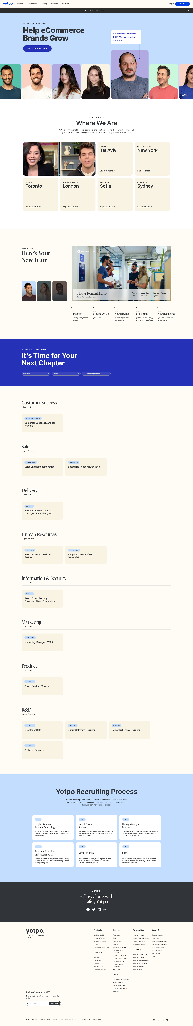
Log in (171, 4)
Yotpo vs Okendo (138, 957)
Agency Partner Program (141, 938)
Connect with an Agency (160, 941)
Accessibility (97, 1019)
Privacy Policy (45, 1019)
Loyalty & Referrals (100, 938)
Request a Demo (99, 966)
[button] (115, 159)
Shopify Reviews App (120, 955)
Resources (116, 935)
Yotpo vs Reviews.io (139, 966)
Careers (96, 963)
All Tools (116, 991)
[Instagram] (105, 909)
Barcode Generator (119, 982)
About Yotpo (98, 957)
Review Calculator (121, 988)
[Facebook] (88, 909)
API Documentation (158, 947)
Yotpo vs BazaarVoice (140, 963)
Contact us (97, 960)
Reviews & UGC (99, 935)
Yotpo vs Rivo (137, 969)
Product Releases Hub (101, 947)
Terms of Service (31, 1019)
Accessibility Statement (159, 944)
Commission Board (139, 944)
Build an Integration (139, 941)
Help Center (156, 938)
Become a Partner (139, 935)
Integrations (117, 941)
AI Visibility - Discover (101, 941)
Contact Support (157, 935)
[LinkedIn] (99, 909)
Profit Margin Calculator (121, 979)
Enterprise (54, 4)
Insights (117, 944)
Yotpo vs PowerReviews (141, 960)
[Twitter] (93, 909)
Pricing (44, 4)
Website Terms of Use (68, 1019)
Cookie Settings (84, 1019)
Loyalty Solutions (118, 961)
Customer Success (100, 969)
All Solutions (117, 969)
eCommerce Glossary (120, 947)
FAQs (153, 956)
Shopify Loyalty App (120, 958)
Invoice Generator (119, 985)
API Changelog (157, 950)
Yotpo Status (156, 953)
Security (55, 1019)
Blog (114, 938)
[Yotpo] (8, 3)
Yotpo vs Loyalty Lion (140, 954)
